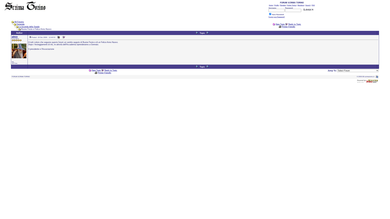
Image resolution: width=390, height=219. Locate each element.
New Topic (280, 24)
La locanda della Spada (29, 27)
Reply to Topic (294, 24)
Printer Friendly (288, 27)
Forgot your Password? (277, 17)
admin (15, 37)
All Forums (19, 22)
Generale (21, 24)
